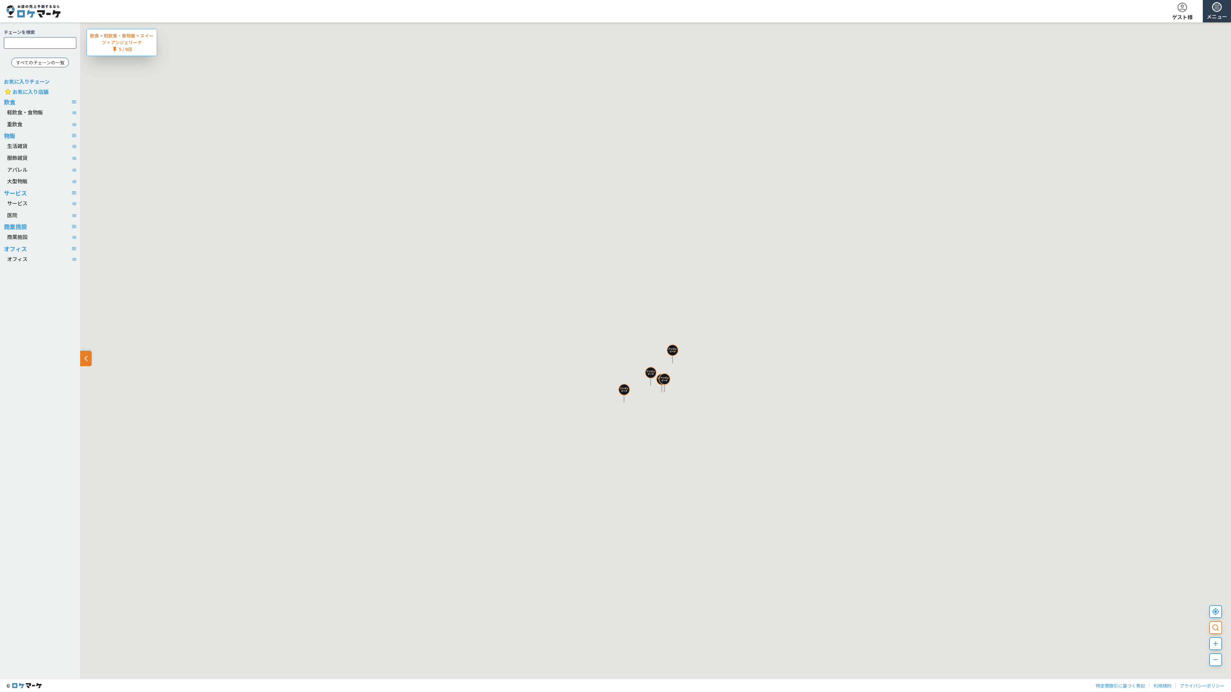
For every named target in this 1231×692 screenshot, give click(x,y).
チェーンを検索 (19, 32)
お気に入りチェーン (27, 81)
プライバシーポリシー (1202, 685)
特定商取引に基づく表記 (1120, 685)
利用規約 (1162, 685)
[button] (624, 393)
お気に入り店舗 (30, 91)
